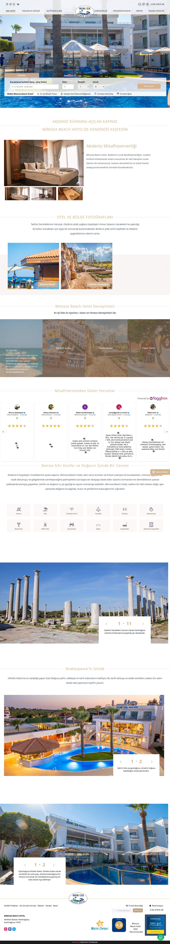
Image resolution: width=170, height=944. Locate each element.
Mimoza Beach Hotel (155, 928)
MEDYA (139, 11)
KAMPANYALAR (100, 11)
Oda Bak (22, 75)
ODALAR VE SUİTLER (31, 11)
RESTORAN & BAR (54, 11)
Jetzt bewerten (155, 932)
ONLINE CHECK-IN (156, 11)
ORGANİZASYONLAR (122, 11)
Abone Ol (137, 910)
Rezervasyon (149, 86)
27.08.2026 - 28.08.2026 (23, 87)
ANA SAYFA (10, 11)
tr (18, 4)
